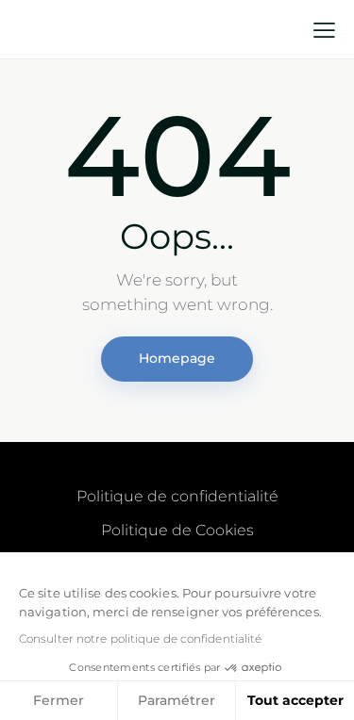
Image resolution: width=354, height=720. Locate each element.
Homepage (177, 358)
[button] (324, 30)
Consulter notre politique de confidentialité (140, 638)
